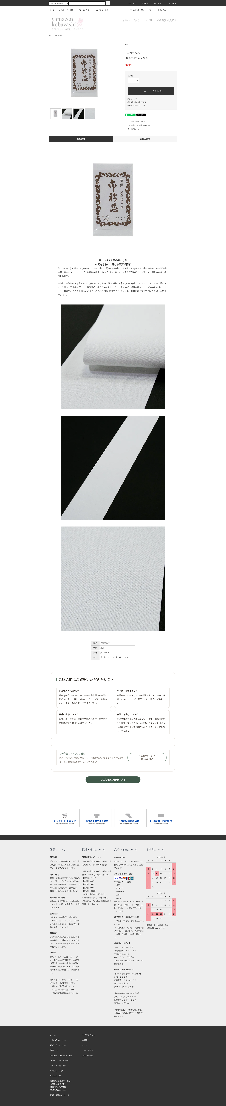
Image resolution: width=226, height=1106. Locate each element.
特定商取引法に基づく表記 (136, 102)
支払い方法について (58, 1040)
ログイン (157, 3)
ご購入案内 (145, 139)
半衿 (56, 35)
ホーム (52, 10)
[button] (113, 199)
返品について (132, 99)
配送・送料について (58, 1045)
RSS (52, 1076)
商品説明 (81, 139)
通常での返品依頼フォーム (63, 986)
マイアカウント (88, 1035)
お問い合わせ (162, 10)
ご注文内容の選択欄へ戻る (113, 780)
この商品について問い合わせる (139, 125)
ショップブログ (56, 1071)
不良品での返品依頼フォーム (64, 990)
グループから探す (84, 10)
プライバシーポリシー (59, 1060)
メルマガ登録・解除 (136, 10)
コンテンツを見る (101, 10)
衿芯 (60, 35)
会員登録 (145, 3)
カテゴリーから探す (66, 10)
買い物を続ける (133, 129)
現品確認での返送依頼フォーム (65, 993)
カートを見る (87, 1050)
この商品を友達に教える (136, 122)
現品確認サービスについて (136, 105)
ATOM (58, 1076)
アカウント (131, 3)
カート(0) (172, 3)
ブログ (150, 10)
